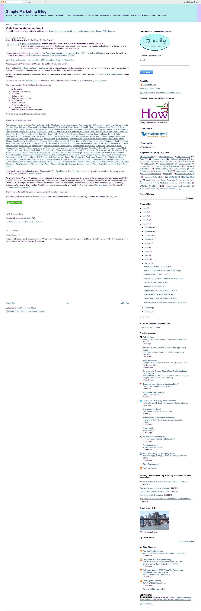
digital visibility (162, 169)
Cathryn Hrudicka (86, 134)
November (149, 231)
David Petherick (81, 148)
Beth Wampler (54, 157)
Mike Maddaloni (62, 139)
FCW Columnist (180, 169)
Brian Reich (94, 132)
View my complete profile (150, 88)
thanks (152, 188)
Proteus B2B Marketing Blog (155, 437)
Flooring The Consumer (153, 551)
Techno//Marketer (150, 445)
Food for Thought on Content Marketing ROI (159, 439)
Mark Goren (117, 164)
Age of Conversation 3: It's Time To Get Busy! (29, 40)
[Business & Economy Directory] (146, 604)
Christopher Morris (13, 136)
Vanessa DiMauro (18, 132)
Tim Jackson (42, 141)
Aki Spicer (31, 159)
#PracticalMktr (147, 156)
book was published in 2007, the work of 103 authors (75, 53)
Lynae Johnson (12, 162)
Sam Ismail (98, 143)
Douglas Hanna (68, 150)
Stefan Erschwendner (69, 125)
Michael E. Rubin (87, 127)
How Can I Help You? (22, 25)
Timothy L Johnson (28, 157)
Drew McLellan (39, 68)
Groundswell (148, 428)
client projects (185, 163)
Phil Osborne (42, 157)
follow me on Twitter (186, 541)
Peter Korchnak (12, 139)
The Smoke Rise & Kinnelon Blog (157, 560)
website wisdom (172, 188)
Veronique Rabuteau (100, 155)
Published (39, 222)
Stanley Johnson (117, 153)
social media (148, 185)
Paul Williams (63, 143)
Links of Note (155, 174)
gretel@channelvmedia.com (23, 187)
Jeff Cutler (124, 162)
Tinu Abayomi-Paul (61, 129)
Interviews (190, 171)
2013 (145, 212)
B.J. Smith (123, 143)
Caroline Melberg (121, 141)
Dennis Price (116, 148)
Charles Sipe (66, 159)
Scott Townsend (88, 139)
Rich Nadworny (19, 141)
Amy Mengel (86, 155)
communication (145, 166)
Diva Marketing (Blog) (152, 409)
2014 (145, 208)
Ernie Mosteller (75, 139)
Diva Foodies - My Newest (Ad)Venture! (157, 411)
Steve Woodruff (112, 127)
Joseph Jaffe (53, 127)
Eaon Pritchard (25, 146)
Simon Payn (77, 153)
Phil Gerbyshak (121, 125)
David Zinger (42, 132)
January (148, 312)
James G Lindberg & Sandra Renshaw (100, 159)
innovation (180, 171)
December (149, 227)
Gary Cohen (75, 143)
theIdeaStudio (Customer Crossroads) (158, 418)
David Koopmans (19, 159)
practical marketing (181, 176)
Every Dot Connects (151, 464)
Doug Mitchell (29, 150)
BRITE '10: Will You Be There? (156, 282)
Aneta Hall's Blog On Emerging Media (159, 454)
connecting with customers (168, 166)
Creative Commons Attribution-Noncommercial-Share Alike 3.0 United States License (165, 598)
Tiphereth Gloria (57, 164)
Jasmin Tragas (25, 162)
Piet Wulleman (49, 139)
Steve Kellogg (35, 155)
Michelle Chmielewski (71, 155)
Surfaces (143, 188)
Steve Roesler (73, 127)
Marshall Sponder (82, 150)
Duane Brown (120, 136)
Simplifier (187, 183)
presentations (151, 180)
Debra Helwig (111, 146)
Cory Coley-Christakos (51, 125)
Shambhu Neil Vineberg (37, 127)
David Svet (55, 153)
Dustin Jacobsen (35, 139)
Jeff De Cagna (94, 125)
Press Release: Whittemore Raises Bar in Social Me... (165, 302)
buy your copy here (98, 81)
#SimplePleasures (166, 157)
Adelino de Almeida (51, 146)
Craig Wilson (46, 148)
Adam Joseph (11, 125)
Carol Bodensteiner (90, 129)
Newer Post (10, 303)
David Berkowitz (82, 136)
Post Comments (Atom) (26, 308)
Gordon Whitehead (23, 134)
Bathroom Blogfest (178, 159)
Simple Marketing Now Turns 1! (156, 274)
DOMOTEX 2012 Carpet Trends (154, 583)
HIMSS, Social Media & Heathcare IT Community (163, 278)
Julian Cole (100, 146)
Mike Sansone (70, 164)
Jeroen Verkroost (100, 134)
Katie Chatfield (113, 162)
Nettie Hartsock (105, 164)
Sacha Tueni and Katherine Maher (36, 153)
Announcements (16, 222)
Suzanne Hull (53, 141)
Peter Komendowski (117, 155)
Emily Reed (69, 148)
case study (149, 164)
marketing (168, 174)
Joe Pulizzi (26, 136)
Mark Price (23, 139)
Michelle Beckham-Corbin (52, 155)
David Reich (121, 159)
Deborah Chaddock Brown (42, 162)
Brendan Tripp (37, 146)
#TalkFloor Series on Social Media (157, 266)
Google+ (158, 171)
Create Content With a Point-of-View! (154, 491)
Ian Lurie (107, 150)
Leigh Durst (70, 136)
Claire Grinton (39, 143)
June (147, 251)
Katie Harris (93, 148)
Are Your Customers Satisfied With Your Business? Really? (163, 482)
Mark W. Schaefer (43, 150)
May (147, 255)
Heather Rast (37, 134)
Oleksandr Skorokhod (24, 143)
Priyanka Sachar (24, 125)
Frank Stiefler (112, 139)
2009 (145, 317)
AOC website (31, 81)
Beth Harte (49, 129)
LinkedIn (145, 174)
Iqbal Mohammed (84, 162)
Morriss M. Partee (99, 162)
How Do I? (168, 171)
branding (173, 161)
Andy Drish (10, 143)
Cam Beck (47, 134)
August (148, 243)
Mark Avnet (105, 153)
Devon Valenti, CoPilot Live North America (160, 298)
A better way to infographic (152, 447)
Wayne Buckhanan (90, 141)
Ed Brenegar (31, 132)
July (146, 247)
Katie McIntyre (78, 159)
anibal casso (100, 127)
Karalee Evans (59, 136)
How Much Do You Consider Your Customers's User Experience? (165, 499)
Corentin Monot (46, 136)
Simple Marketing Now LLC (147, 327)
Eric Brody (86, 157)
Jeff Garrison (34, 164)
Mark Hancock (23, 155)
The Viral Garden (150, 468)
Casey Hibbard (78, 146)
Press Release (168, 180)
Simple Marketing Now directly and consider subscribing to (82, 31)
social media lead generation (179, 186)
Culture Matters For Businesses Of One (157, 386)
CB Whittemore (149, 85)
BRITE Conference (186, 161)
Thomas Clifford (107, 125)
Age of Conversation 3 (30, 43)
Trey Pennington (105, 129)
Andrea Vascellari (13, 157)
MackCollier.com (150, 361)
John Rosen (30, 141)
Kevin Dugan (45, 164)
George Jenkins (17, 150)
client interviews (167, 163)
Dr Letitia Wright (111, 157)
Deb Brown (84, 132)
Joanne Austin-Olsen (91, 153)
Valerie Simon (92, 164)
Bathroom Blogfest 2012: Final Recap (156, 575)
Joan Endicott (72, 134)
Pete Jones (10, 164)
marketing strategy (29, 222)
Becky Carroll (19, 129)
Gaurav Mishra (106, 132)
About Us (144, 159)
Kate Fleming (73, 171)
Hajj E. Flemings (59, 134)
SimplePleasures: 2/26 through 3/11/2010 (160, 290)
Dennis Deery (118, 132)
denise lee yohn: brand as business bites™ (161, 384)
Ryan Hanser (117, 150)
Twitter (161, 188)
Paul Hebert (83, 125)
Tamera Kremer (12, 146)
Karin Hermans (58, 148)
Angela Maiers (51, 143)
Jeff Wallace (41, 159)
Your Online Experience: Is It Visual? (154, 488)
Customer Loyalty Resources (151, 495)
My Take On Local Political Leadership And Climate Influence (165, 403)
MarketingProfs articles (154, 177)
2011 (145, 220)
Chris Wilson (39, 129)
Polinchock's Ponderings (153, 392)
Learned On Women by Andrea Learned (159, 401)
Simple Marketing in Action (165, 183)
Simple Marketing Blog (26, 11)
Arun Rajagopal (97, 157)
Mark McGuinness (106, 141)
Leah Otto (35, 136)
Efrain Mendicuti (72, 132)
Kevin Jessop (95, 136)
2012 (145, 216)
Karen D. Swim (114, 134)
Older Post (125, 303)
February (148, 308)
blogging (163, 161)
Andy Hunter (90, 146)
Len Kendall (64, 141)
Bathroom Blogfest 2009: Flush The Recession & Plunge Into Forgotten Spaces (163, 571)
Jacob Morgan (66, 146)
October (148, 235)
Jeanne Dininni (71, 162)
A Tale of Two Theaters (151, 395)
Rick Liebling (76, 157)
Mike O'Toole (59, 162)
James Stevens (96, 150)
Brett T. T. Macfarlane (56, 132)
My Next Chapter (149, 430)
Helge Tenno (56, 150)
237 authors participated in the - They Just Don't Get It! (40, 60)
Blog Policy (154, 161)
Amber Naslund (76, 141)
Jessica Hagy (66, 153)
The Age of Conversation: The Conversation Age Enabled (51, 55)
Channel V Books (34, 173)
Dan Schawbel (76, 129)
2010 (145, 224)
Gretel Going (61, 171)
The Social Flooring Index (154, 589)
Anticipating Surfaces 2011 (154, 286)
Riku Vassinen (21, 164)
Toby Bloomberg (20, 127)
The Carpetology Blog (152, 581)
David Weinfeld (119, 129)
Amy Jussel (65, 157)
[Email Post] (33, 218)
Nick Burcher (101, 139)
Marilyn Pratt (11, 155)
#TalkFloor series (183, 157)
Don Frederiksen (53, 159)
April (147, 259)
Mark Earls (36, 125)
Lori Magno (81, 164)
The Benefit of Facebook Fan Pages (158, 294)
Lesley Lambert (108, 136)
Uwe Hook (63, 127)
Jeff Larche (17, 153)
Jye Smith (23, 148)
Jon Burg (9, 127)
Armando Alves (87, 143)
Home (7, 25)
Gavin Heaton (23, 68)
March (147, 263)
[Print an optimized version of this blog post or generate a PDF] (14, 204)
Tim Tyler (29, 129)
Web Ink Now (148, 337)
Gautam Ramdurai (111, 143)
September (149, 239)
